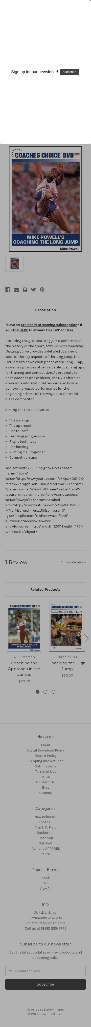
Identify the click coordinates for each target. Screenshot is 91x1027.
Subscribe (69, 72)
